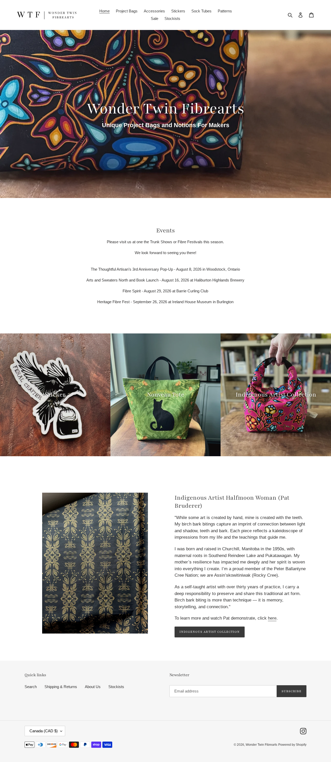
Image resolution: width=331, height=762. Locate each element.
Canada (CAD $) (43, 731)
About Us (93, 686)
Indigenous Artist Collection (209, 632)
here (272, 618)
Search (31, 686)
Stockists (116, 686)
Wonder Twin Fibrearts (261, 744)
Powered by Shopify (292, 744)
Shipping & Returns (60, 686)
